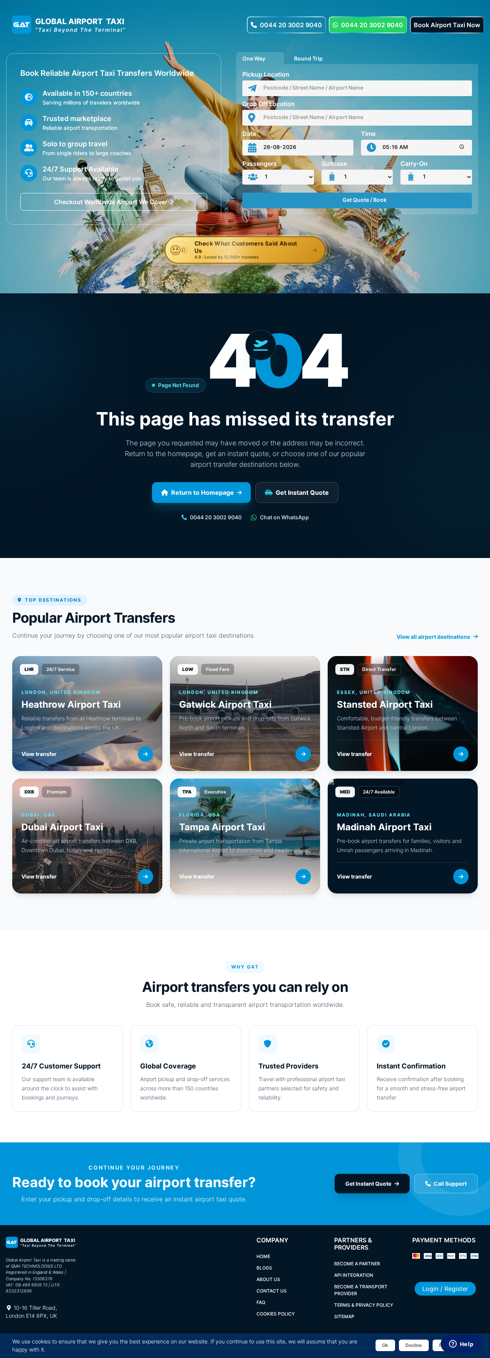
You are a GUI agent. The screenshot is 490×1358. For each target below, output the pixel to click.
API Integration (353, 1275)
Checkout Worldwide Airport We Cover (110, 202)
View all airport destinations (433, 636)
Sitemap (344, 1316)
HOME (263, 1256)
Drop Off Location (268, 104)
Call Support (450, 1183)
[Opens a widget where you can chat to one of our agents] (461, 1344)
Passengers (259, 163)
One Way (253, 57)
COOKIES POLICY (275, 1314)
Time (368, 133)
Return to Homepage (202, 492)
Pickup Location (265, 74)
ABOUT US (268, 1279)
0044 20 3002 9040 (291, 25)
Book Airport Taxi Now (447, 25)
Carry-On (414, 163)
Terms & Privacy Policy (363, 1305)
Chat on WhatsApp (284, 517)
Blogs (264, 1268)
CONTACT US (271, 1291)
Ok (385, 1345)
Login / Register (445, 1289)
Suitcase (334, 163)
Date (249, 133)
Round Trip (308, 57)
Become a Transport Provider (360, 1290)
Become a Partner (357, 1263)
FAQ (260, 1302)
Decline (413, 1345)
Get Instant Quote (302, 492)
